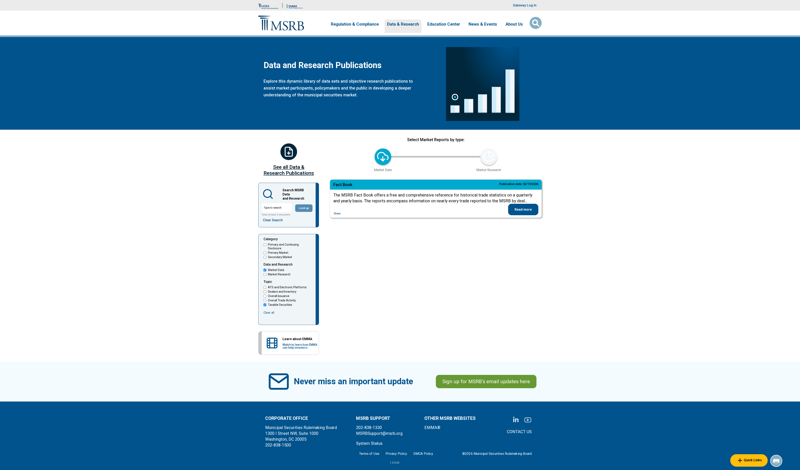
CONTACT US (519, 431)
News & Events (483, 24)
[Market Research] (488, 156)
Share (337, 213)
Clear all (269, 313)
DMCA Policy (423, 453)
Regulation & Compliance (355, 24)
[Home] (281, 23)
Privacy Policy (396, 453)
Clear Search (273, 220)
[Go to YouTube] (527, 420)
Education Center (443, 24)
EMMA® (432, 427)
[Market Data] (383, 156)
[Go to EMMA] (295, 5)
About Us (514, 24)
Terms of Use (369, 453)
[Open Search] (536, 23)
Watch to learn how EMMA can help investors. (299, 346)
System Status (369, 443)
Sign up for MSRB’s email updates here (486, 381)
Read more (523, 209)
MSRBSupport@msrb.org (379, 433)
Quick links (753, 460)
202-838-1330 (369, 427)
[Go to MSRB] (268, 5)
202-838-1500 (278, 445)
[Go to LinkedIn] (516, 420)
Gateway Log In (524, 5)
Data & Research (403, 24)
